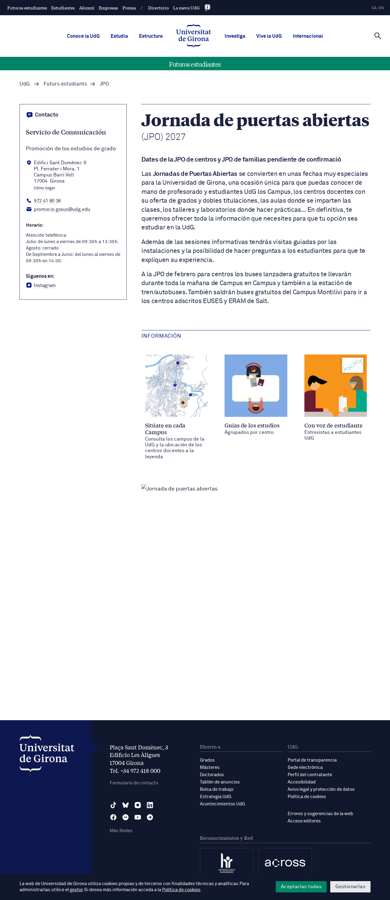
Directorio (158, 7)
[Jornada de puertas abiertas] (179, 489)
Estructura (151, 36)
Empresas (108, 7)
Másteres (210, 767)
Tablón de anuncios (220, 782)
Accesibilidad (302, 782)
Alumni (86, 7)
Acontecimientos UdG (222, 804)
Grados (207, 760)
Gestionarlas (350, 886)
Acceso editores (304, 821)
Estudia (119, 36)
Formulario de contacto (134, 783)
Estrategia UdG (215, 796)
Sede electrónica (305, 767)
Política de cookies (307, 796)
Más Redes (121, 830)
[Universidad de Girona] (47, 755)
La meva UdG (186, 7)
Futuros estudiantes (27, 7)
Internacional (308, 36)
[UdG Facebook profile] (113, 817)
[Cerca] (378, 35)
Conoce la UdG (83, 36)
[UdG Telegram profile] (150, 817)
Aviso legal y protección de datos (321, 789)
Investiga (235, 36)
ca (374, 8)
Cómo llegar (44, 188)
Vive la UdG (269, 36)
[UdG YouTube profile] (137, 817)
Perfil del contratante (310, 775)
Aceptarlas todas (301, 886)
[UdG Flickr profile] (125, 817)
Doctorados (212, 775)
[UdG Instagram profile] (137, 805)
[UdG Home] (193, 36)
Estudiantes (63, 7)
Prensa (129, 7)
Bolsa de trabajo (216, 789)
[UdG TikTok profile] (113, 805)
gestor (76, 890)
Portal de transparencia (312, 760)
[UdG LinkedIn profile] (150, 805)
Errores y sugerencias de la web (320, 813)
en (381, 8)
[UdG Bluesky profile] (125, 805)
